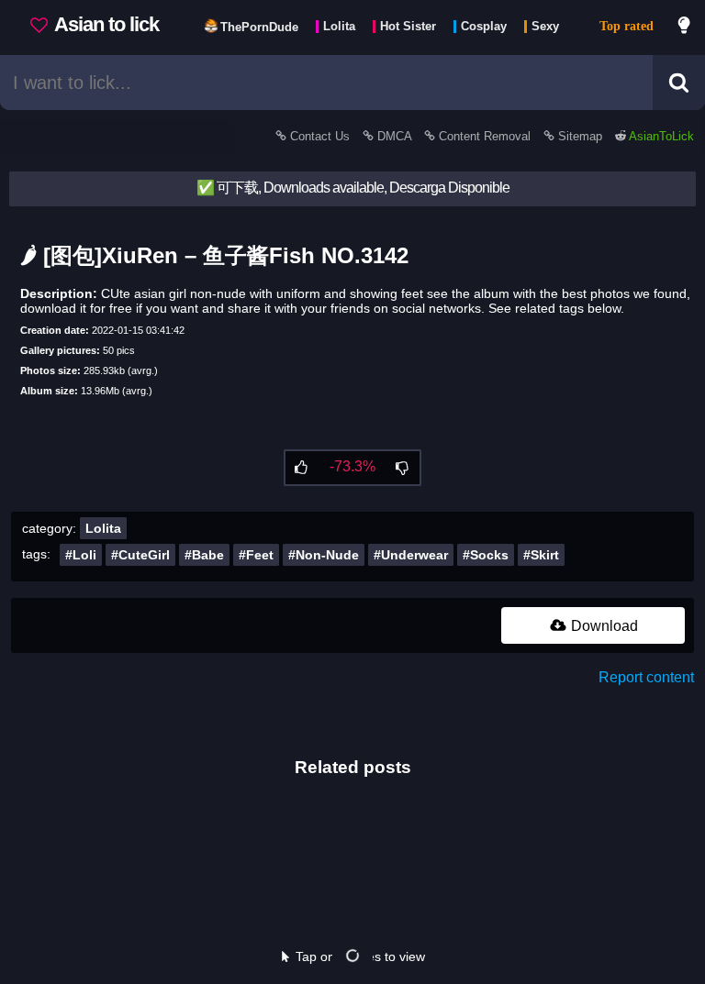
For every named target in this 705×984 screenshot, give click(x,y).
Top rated (626, 26)
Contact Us (319, 136)
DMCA (394, 136)
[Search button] (679, 82)
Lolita (103, 528)
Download (602, 626)
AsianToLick (660, 136)
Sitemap (580, 136)
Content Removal (484, 136)
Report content (646, 677)
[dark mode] (685, 27)
